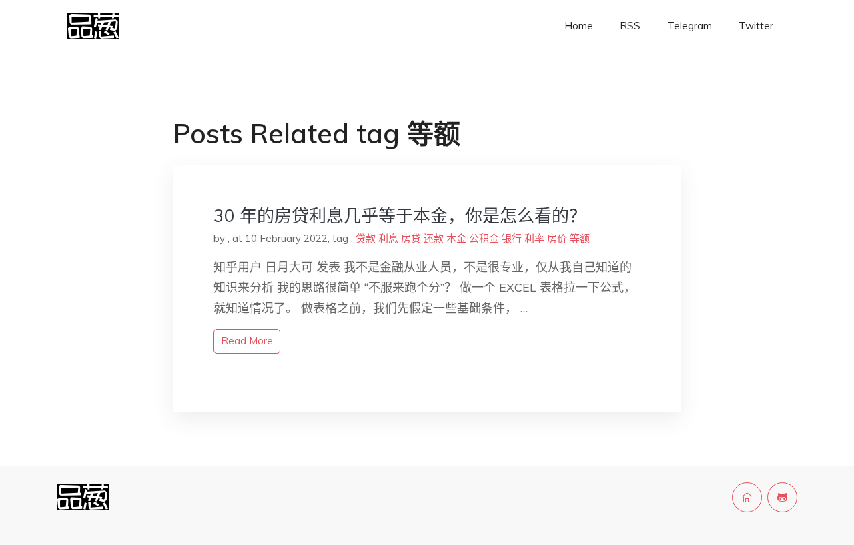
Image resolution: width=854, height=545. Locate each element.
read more (247, 340)
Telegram (689, 25)
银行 (512, 238)
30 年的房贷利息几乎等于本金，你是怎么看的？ (400, 216)
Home (578, 25)
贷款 (366, 238)
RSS (630, 25)
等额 (580, 238)
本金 (456, 238)
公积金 (484, 238)
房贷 (411, 238)
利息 (388, 238)
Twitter (756, 25)
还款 (434, 238)
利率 (534, 238)
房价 (557, 238)
